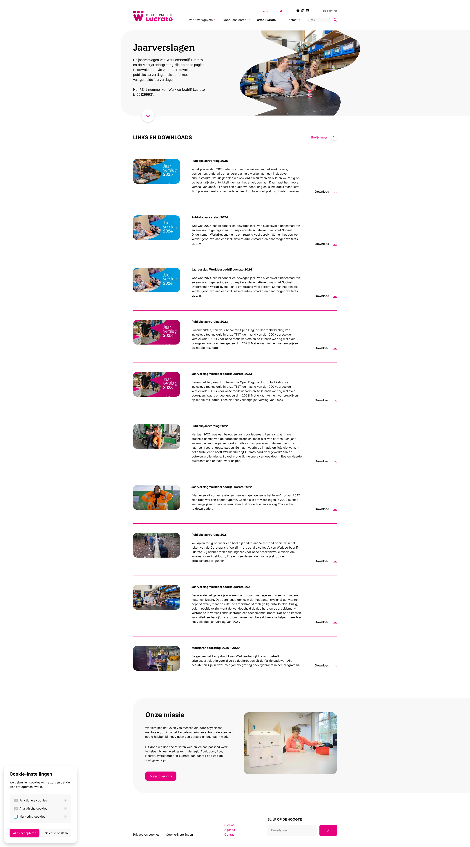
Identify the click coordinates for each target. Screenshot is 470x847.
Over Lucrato (266, 20)
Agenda (229, 830)
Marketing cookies (32, 816)
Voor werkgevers (201, 20)
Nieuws (229, 825)
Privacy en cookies (146, 834)
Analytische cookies (33, 808)
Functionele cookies (33, 800)
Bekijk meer (319, 137)
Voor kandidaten (234, 20)
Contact (292, 20)
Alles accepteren (24, 833)
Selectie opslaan (56, 833)
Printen (332, 10)
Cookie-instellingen (179, 834)
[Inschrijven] (328, 830)
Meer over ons (161, 776)
